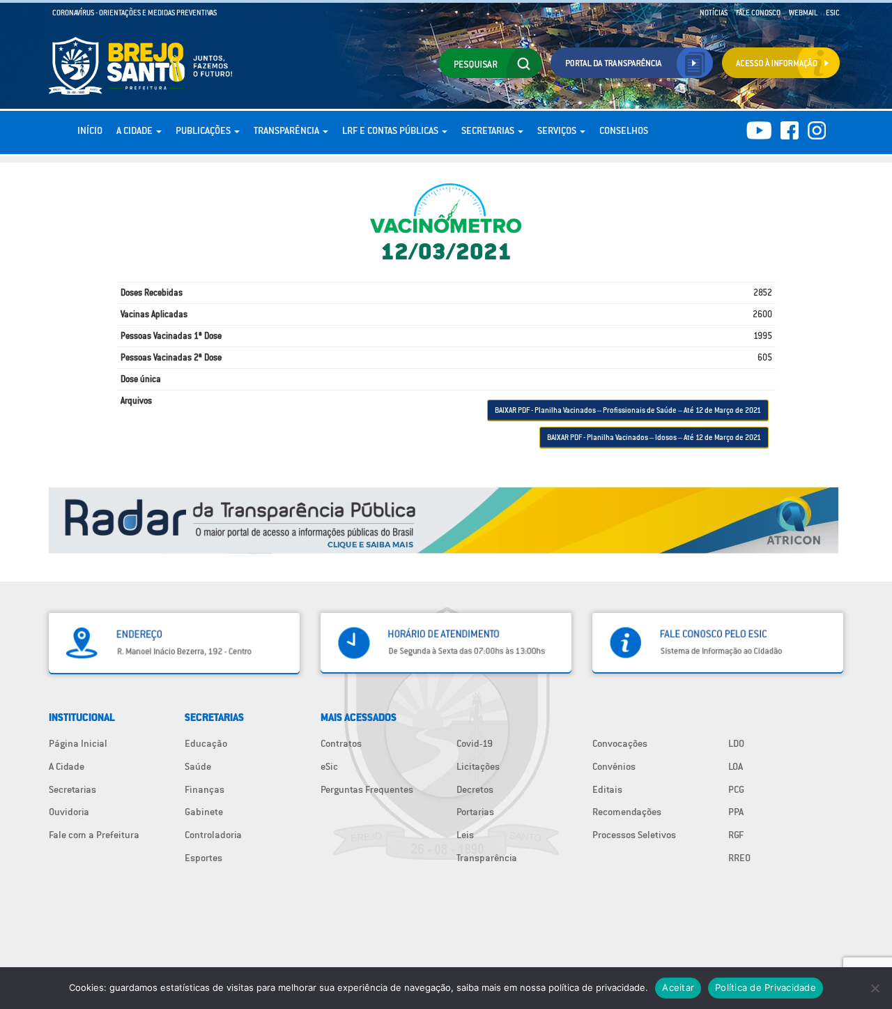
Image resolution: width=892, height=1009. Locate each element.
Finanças (204, 789)
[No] (875, 988)
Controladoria (213, 834)
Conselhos (623, 130)
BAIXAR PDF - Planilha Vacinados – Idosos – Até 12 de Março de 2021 (654, 437)
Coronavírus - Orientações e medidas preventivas (134, 12)
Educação (206, 743)
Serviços (557, 130)
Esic (833, 12)
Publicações (204, 130)
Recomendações (626, 811)
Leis (465, 834)
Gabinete (204, 811)
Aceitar (678, 987)
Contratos (341, 743)
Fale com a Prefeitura (94, 834)
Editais (607, 789)
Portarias (475, 811)
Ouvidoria (69, 811)
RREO (739, 857)
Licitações (478, 766)
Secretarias (488, 130)
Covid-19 (474, 743)
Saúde (198, 766)
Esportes (203, 857)
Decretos (474, 789)
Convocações (619, 743)
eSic (329, 766)
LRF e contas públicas (391, 130)
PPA (736, 811)
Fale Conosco (758, 12)
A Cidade (135, 130)
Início (89, 130)
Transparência (287, 130)
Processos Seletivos (634, 834)
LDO (736, 743)
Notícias (714, 12)
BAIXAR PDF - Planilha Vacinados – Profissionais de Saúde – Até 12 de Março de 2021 (628, 410)
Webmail (803, 12)
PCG (736, 789)
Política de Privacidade (765, 987)
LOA (735, 766)
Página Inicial (78, 743)
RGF (736, 834)
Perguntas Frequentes (367, 789)
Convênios (614, 766)
